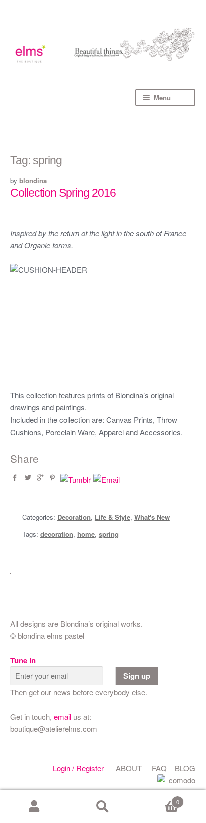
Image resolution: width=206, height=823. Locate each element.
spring (109, 534)
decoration (57, 534)
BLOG (185, 768)
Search (102, 807)
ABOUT (129, 768)
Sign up (137, 675)
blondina (33, 180)
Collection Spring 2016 (63, 193)
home (86, 534)
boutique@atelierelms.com (54, 728)
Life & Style (112, 517)
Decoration (74, 517)
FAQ (159, 768)
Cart (159, 798)
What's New (152, 517)
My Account (34, 807)
